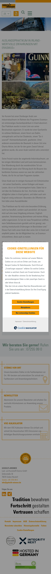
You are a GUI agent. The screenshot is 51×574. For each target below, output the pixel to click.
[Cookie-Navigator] (25, 327)
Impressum (18, 321)
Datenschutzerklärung (29, 321)
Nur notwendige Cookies (25, 313)
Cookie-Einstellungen (25, 302)
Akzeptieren (25, 307)
